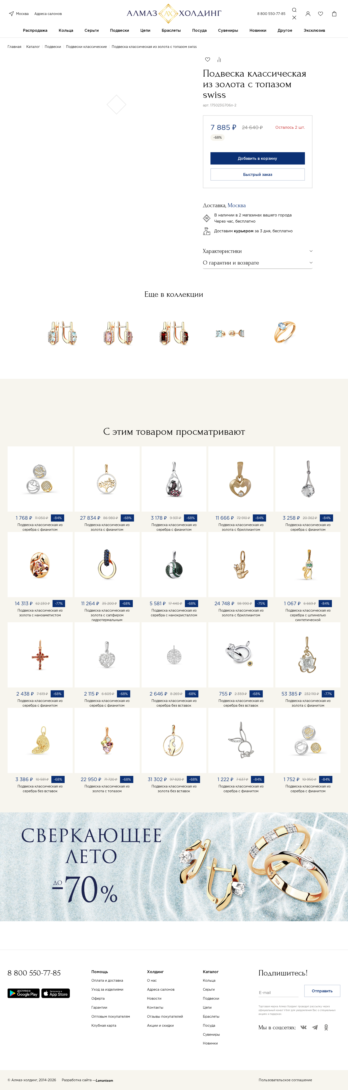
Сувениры (228, 30)
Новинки (258, 30)
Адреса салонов (48, 14)
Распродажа (35, 30)
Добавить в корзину (257, 158)
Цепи (145, 30)
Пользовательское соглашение (285, 1080)
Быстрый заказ (257, 174)
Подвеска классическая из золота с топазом (107, 788)
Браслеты (171, 30)
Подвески (119, 30)
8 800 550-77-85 (271, 14)
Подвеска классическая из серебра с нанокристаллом (174, 613)
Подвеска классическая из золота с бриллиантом (241, 527)
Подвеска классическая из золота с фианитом (107, 527)
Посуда (199, 30)
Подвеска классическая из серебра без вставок (174, 703)
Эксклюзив (314, 30)
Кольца (66, 30)
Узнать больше (226, 1034)
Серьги (92, 30)
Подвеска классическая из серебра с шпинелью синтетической (308, 615)
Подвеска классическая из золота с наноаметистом (40, 613)
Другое (285, 30)
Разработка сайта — (79, 1080)
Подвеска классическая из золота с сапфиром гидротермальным (107, 615)
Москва (22, 14)
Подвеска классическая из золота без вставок (174, 788)
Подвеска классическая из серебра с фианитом (40, 527)
